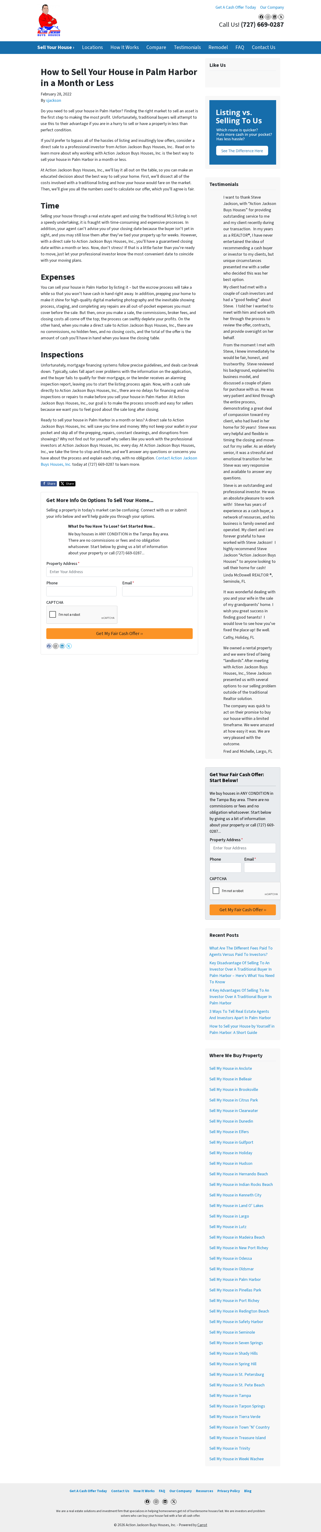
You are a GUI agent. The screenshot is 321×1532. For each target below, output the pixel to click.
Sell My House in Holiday (230, 1153)
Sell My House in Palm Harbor (235, 1279)
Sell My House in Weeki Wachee (236, 1459)
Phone (52, 583)
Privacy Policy (228, 1491)
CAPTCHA (54, 602)
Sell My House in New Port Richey (238, 1248)
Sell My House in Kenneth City (235, 1195)
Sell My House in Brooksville (233, 1090)
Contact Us (263, 47)
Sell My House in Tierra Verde (234, 1417)
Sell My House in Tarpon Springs (237, 1406)
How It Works (124, 47)
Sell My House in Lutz (228, 1227)
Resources (204, 1491)
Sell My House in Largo (229, 1216)
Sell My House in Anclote (230, 1068)
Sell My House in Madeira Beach (237, 1237)
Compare (156, 47)
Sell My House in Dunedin (231, 1121)
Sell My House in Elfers (229, 1132)
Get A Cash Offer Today (235, 7)
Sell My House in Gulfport (231, 1142)
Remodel (218, 47)
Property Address (63, 564)
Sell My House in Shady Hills (233, 1353)
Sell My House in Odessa (230, 1258)
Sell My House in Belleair (230, 1079)
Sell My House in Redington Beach (239, 1311)
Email (128, 583)
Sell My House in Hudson (230, 1163)
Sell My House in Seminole (232, 1332)
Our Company (272, 7)
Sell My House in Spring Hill (232, 1364)
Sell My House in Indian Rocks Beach (241, 1185)
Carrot (202, 1525)
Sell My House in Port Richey (234, 1301)
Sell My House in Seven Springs (236, 1343)
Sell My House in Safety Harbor (236, 1322)
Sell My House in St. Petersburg (236, 1374)
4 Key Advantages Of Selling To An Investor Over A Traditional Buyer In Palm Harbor (240, 996)
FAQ (239, 47)
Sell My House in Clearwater (233, 1111)
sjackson (53, 100)
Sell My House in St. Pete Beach (237, 1385)
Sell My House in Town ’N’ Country (239, 1427)
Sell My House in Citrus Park (233, 1100)
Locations (92, 47)
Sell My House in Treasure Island (237, 1438)
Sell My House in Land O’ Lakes (236, 1206)
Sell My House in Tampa (230, 1396)
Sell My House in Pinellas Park (235, 1290)
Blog (247, 1491)
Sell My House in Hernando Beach (238, 1174)
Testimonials (187, 47)
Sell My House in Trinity (229, 1448)
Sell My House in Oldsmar (231, 1269)
